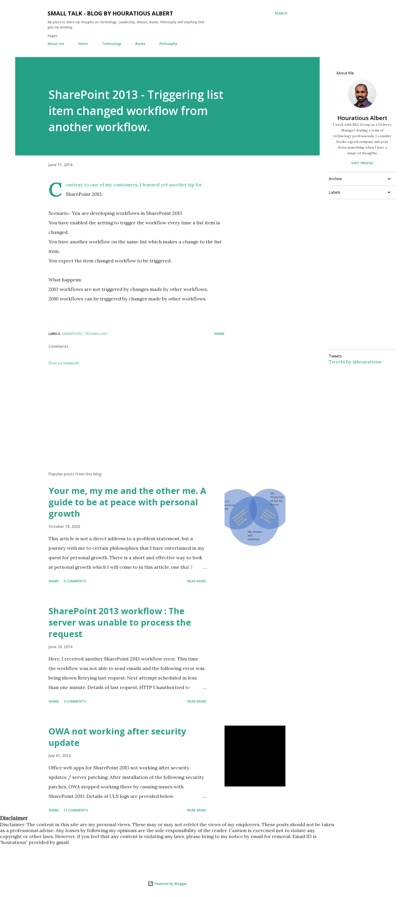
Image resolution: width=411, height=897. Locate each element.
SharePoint (72, 333)
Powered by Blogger (170, 883)
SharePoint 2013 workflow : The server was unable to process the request (120, 622)
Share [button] (219, 333)
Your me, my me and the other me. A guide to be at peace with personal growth (127, 502)
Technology (111, 43)
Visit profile (362, 163)
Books (140, 43)
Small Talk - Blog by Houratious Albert (110, 13)
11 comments (76, 810)
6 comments (75, 581)
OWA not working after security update (117, 736)
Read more (196, 581)
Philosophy (168, 43)
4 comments (75, 701)
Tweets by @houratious (355, 362)
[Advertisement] (129, 412)
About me (56, 43)
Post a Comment (64, 363)
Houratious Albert (362, 118)
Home (83, 43)
